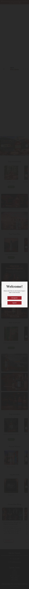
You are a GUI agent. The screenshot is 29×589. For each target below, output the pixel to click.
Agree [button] (14, 303)
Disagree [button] (14, 298)
